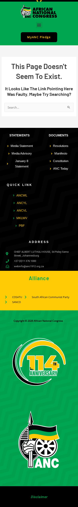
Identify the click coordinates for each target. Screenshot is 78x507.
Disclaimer (39, 497)
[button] (39, 25)
